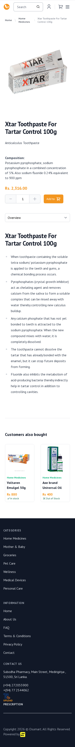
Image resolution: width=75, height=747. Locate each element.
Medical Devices (14, 580)
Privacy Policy (12, 644)
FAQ (6, 627)
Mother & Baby (14, 547)
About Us (9, 619)
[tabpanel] (37, 72)
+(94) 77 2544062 (16, 690)
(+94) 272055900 (15, 685)
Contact (9, 652)
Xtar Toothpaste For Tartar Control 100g (52, 20)
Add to (50, 199)
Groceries (9, 555)
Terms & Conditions (17, 636)
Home (8, 20)
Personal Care (13, 588)
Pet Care (9, 563)
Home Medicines (24, 20)
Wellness (9, 572)
